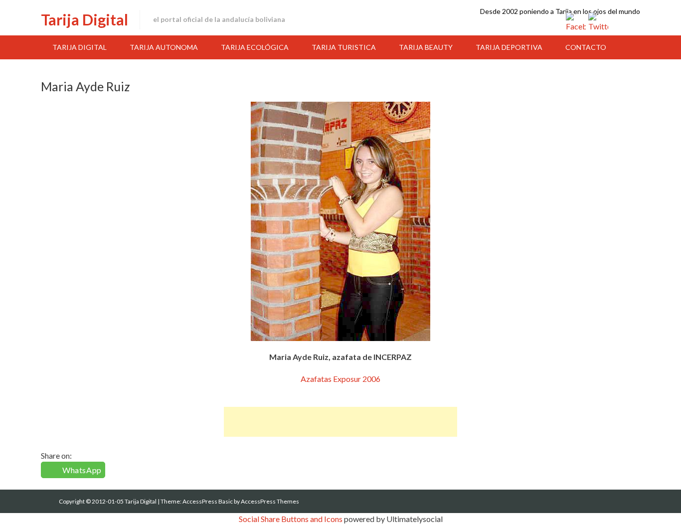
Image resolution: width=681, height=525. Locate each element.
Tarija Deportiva (509, 47)
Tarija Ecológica (255, 47)
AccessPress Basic (207, 501)
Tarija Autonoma (164, 47)
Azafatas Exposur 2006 (340, 378)
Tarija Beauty (426, 47)
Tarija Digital (84, 19)
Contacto (585, 47)
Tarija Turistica (344, 47)
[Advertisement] (340, 422)
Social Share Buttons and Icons (290, 519)
